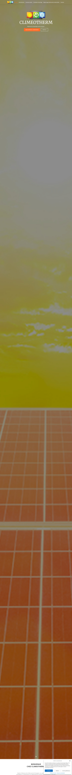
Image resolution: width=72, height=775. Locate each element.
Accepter (48, 770)
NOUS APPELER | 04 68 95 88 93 (32, 29)
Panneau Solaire (29, 2)
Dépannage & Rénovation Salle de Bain (51, 2)
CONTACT (44, 29)
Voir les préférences (66, 770)
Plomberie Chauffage (37, 2)
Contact (62, 2)
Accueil (16, 2)
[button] (69, 760)
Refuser (57, 770)
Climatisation (21, 2)
